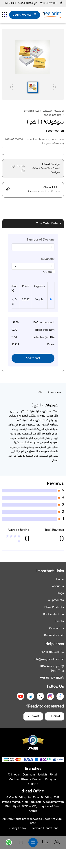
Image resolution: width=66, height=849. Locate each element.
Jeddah (42, 775)
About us (58, 586)
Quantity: (47, 259)
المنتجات (47, 111)
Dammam (29, 775)
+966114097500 (49, 3)
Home (60, 579)
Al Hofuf (33, 784)
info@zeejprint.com (47, 659)
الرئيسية (59, 111)
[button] (32, 87)
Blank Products (54, 607)
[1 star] (19, 541)
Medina (14, 779)
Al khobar (14, 775)
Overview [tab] (54, 392)
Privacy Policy (17, 828)
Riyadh (54, 775)
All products (56, 600)
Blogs (60, 593)
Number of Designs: (40, 240)
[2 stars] (7, 536)
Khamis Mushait (32, 779)
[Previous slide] (53, 87)
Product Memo (34, 141)
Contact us (56, 628)
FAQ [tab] (39, 392)
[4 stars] (15, 536)
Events (59, 621)
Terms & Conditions (45, 828)
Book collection (53, 614)
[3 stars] (11, 536)
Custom (48, 272)
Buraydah (51, 779)
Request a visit (54, 635)
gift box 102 (31, 111)
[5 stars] (19, 536)
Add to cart (33, 358)
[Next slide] (12, 87)
